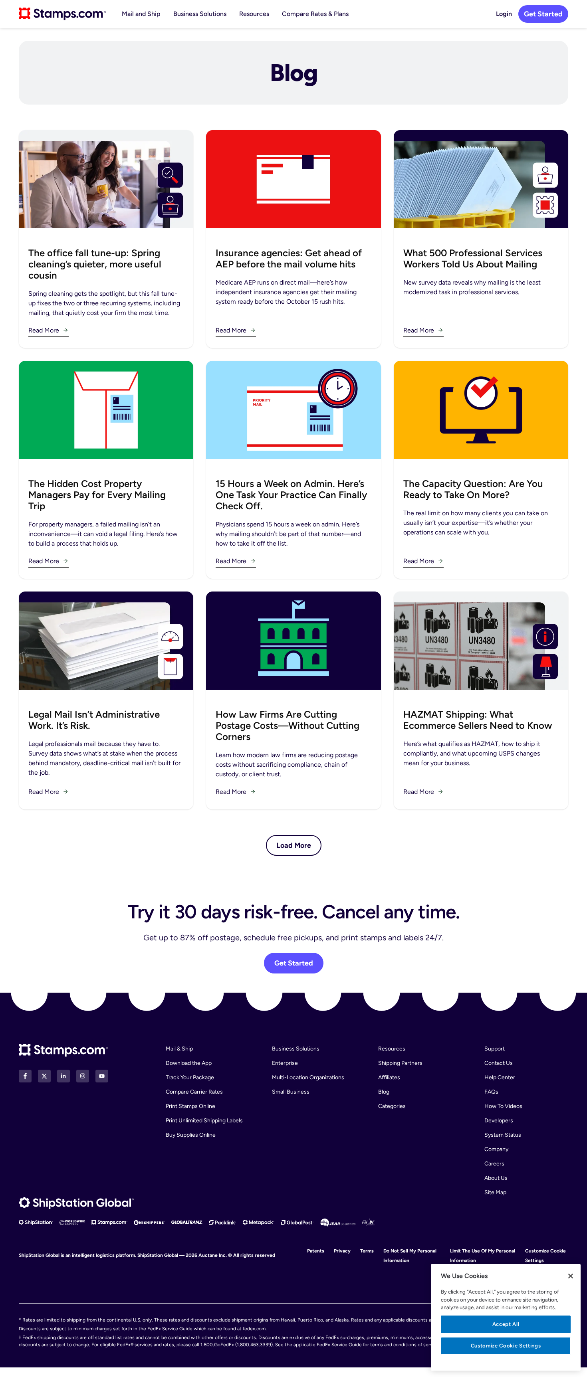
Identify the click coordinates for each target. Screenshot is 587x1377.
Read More (43, 330)
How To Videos (503, 1106)
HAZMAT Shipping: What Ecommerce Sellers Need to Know (477, 719)
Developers (498, 1120)
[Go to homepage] (62, 14)
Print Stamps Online (190, 1106)
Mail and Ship (141, 14)
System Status (502, 1135)
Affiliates (389, 1077)
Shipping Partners (400, 1063)
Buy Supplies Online (191, 1135)
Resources (254, 14)
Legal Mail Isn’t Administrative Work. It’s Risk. (94, 719)
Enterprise (285, 1063)
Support (494, 1048)
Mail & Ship (179, 1048)
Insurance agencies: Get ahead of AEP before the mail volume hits (289, 258)
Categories (392, 1106)
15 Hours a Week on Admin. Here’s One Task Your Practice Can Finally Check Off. (291, 495)
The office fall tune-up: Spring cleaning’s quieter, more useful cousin (94, 264)
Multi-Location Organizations (308, 1077)
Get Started (543, 14)
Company (496, 1149)
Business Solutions (199, 14)
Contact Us (498, 1063)
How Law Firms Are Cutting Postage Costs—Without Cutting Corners (287, 725)
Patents (315, 1251)
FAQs (491, 1091)
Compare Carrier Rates (194, 1091)
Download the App (189, 1063)
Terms (367, 1251)
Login (504, 14)
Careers (494, 1163)
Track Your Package (190, 1077)
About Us (496, 1178)
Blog (383, 1091)
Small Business (290, 1091)
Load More (293, 845)
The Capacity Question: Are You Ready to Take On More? (473, 489)
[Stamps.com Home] (63, 1050)
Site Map (495, 1192)
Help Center (499, 1077)
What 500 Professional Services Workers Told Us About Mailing (472, 258)
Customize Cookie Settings (506, 1346)
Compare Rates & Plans (315, 14)
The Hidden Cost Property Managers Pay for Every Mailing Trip (97, 495)
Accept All (506, 1324)
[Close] (570, 1276)
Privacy (342, 1251)
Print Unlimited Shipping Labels (204, 1120)
